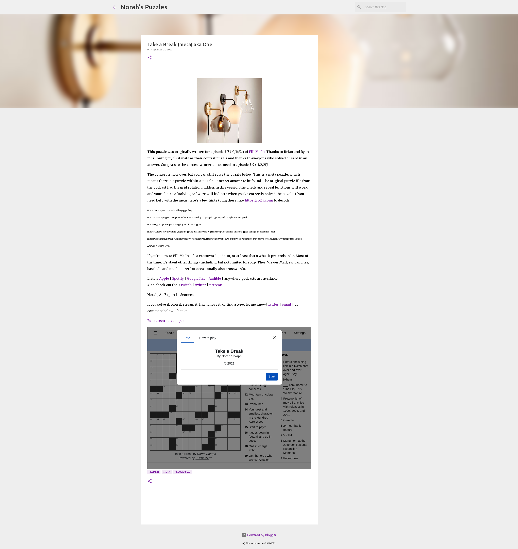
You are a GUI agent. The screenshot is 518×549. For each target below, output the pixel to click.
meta (166, 471)
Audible (215, 278)
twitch (186, 285)
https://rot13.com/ (259, 200)
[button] (149, 58)
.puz (181, 321)
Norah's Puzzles (143, 7)
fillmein (154, 471)
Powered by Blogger (261, 535)
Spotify (178, 278)
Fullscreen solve (160, 321)
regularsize (182, 471)
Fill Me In (257, 152)
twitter (200, 285)
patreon (215, 285)
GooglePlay (196, 278)
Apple (164, 278)
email (286, 304)
